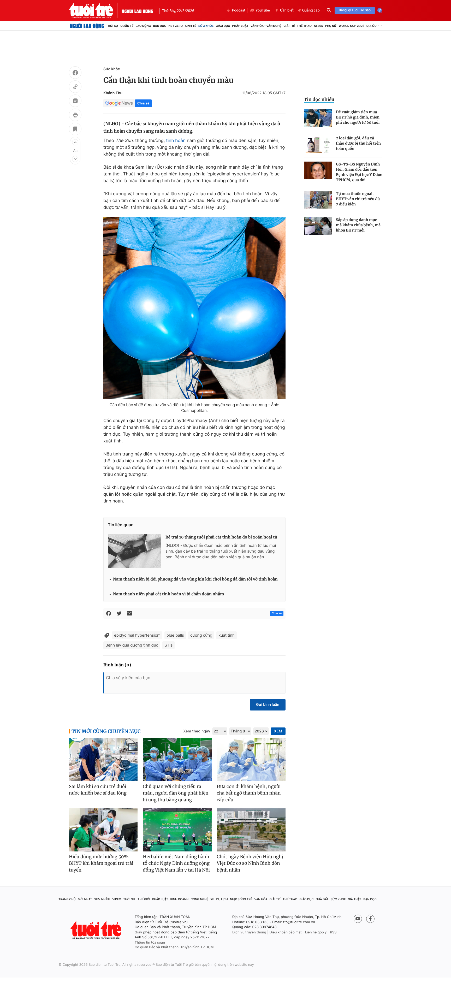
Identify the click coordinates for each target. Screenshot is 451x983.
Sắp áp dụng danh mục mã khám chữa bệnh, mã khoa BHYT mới (358, 225)
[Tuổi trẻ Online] (96, 930)
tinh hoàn (176, 140)
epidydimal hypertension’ (137, 635)
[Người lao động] (137, 10)
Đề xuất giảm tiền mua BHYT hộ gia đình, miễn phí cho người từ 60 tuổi (357, 117)
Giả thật (354, 899)
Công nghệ (199, 899)
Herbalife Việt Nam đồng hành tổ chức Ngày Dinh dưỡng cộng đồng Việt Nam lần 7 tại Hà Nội (176, 863)
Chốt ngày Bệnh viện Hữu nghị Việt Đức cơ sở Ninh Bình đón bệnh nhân (250, 863)
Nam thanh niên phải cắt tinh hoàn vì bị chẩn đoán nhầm (168, 594)
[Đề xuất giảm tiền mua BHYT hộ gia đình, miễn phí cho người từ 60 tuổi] (318, 118)
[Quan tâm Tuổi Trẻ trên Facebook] (370, 919)
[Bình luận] (75, 101)
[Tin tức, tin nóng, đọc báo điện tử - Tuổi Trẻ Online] (95, 10)
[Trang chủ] (87, 25)
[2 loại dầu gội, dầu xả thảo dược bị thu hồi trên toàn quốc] (318, 144)
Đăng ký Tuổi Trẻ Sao (355, 10)
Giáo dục (223, 26)
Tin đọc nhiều (319, 99)
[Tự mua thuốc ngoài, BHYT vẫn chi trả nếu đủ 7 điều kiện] (318, 200)
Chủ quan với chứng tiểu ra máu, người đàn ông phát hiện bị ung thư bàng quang (175, 793)
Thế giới (144, 899)
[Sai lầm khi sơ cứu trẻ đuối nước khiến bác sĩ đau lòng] (103, 759)
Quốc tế (126, 26)
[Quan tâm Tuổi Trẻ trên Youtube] (358, 919)
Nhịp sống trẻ (241, 899)
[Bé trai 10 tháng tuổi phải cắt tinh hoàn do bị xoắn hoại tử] (134, 551)
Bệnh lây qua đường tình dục (131, 645)
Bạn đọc (159, 26)
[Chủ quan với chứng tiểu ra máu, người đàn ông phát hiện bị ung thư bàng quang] (177, 759)
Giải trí (289, 26)
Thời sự (112, 26)
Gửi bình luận (267, 704)
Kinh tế (190, 26)
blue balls (175, 635)
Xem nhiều (102, 899)
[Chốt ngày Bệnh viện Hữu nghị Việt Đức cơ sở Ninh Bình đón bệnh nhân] (251, 829)
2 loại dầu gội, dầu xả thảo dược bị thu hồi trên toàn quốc (358, 143)
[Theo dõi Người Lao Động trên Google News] (119, 103)
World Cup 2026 (351, 26)
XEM (278, 731)
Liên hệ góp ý (316, 932)
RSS (333, 932)
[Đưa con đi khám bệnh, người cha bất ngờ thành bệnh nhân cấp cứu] (251, 759)
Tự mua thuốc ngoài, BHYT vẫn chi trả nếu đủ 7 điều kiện (358, 198)
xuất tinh (226, 635)
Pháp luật (240, 26)
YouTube (263, 10)
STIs (168, 645)
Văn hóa (261, 899)
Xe (212, 899)
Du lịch (222, 899)
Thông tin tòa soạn (150, 942)
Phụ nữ (331, 26)
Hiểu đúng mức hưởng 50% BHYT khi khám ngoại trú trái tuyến (101, 863)
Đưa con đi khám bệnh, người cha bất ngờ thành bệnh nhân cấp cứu (249, 793)
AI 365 (318, 26)
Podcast (238, 10)
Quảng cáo (311, 10)
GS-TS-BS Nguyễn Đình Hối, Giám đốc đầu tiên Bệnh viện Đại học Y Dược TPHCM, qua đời (359, 172)
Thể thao (304, 26)
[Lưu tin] (75, 130)
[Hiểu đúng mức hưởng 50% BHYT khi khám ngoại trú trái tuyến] (103, 829)
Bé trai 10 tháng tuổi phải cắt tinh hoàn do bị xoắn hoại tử (221, 537)
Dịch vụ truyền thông (249, 932)
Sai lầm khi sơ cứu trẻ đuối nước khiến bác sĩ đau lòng (98, 790)
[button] (75, 142)
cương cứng (201, 635)
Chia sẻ (143, 103)
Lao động (143, 26)
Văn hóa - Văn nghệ (266, 26)
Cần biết (287, 10)
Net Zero (175, 26)
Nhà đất (322, 899)
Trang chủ (67, 899)
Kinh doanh (179, 899)
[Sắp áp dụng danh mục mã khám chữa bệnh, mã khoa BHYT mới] (318, 226)
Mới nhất (85, 899)
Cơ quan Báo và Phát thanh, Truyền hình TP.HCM (174, 947)
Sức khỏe (205, 26)
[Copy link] (75, 87)
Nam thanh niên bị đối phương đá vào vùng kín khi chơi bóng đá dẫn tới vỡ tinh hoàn (195, 579)
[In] (75, 116)
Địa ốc (371, 26)
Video (116, 899)
